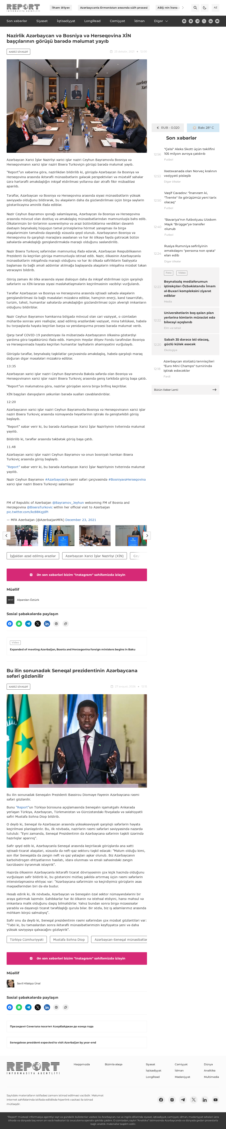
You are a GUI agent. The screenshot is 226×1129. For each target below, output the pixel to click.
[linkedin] (211, 21)
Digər (158, 21)
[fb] (184, 21)
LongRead (153, 1077)
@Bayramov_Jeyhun (68, 502)
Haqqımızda (82, 1064)
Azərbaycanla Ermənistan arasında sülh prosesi (114, 7)
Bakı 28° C (206, 128)
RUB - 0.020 (170, 128)
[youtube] (217, 21)
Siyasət (150, 1064)
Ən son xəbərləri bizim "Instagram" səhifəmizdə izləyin (81, 575)
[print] (56, 624)
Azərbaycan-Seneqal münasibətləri (121, 939)
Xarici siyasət (18, 51)
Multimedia (211, 1077)
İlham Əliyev (61, 7)
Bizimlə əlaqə (113, 1064)
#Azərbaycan (55, 479)
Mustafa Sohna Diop (69, 939)
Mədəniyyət (182, 1077)
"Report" (22, 807)
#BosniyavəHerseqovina (127, 479)
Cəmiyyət (181, 1064)
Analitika (209, 1070)
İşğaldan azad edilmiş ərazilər (33, 556)
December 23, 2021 (80, 520)
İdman (179, 1070)
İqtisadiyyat (153, 1070)
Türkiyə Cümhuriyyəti (26, 939)
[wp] (19, 624)
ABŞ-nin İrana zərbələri (174, 7)
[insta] (191, 21)
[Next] (180, 8)
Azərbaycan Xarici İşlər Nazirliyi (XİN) (95, 556)
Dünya (208, 1064)
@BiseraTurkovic (40, 507)
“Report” (13, 467)
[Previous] (6, 535)
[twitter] (204, 21)
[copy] (65, 624)
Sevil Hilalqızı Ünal (28, 983)
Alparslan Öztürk (28, 599)
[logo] (23, 8)
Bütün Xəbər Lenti (166, 389)
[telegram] (197, 21)
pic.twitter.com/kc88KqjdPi (27, 512)
